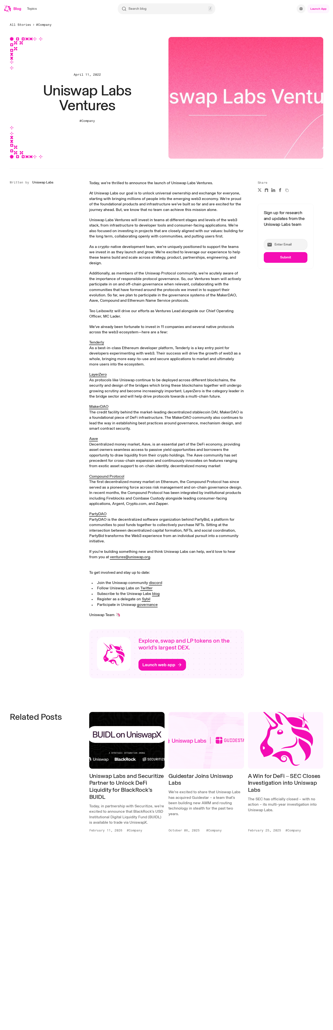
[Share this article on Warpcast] (266, 190)
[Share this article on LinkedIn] (273, 190)
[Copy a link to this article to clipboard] (287, 190)
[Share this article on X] (260, 190)
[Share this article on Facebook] (280, 190)
